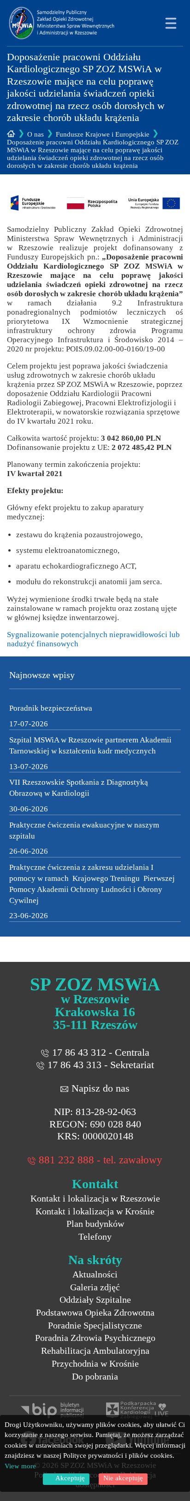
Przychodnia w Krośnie (95, 1363)
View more (20, 1466)
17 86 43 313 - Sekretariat (101, 1064)
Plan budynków (95, 1224)
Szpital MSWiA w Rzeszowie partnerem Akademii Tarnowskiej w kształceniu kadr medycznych (90, 745)
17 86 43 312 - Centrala (100, 1052)
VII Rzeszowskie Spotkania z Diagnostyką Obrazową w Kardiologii (78, 788)
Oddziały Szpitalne (95, 1299)
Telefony (95, 1236)
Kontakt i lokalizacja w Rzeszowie (95, 1198)
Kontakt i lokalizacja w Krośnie (95, 1211)
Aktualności (95, 1274)
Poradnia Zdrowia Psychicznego (95, 1338)
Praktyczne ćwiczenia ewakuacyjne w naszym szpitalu (84, 830)
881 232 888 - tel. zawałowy (100, 1160)
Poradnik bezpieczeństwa (50, 708)
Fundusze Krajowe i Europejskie (102, 134)
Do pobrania (95, 1376)
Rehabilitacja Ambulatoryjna (95, 1351)
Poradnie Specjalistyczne (95, 1325)
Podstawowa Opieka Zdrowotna (95, 1312)
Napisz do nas (100, 1088)
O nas (35, 134)
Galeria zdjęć (95, 1287)
